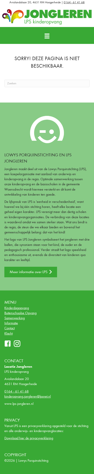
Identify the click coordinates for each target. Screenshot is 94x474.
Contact (9, 328)
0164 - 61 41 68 (74, 2)
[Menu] (47, 36)
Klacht (8, 333)
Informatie (11, 323)
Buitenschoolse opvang (20, 313)
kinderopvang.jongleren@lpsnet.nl (27, 396)
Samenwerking (14, 318)
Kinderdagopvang (16, 308)
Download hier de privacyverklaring (28, 438)
